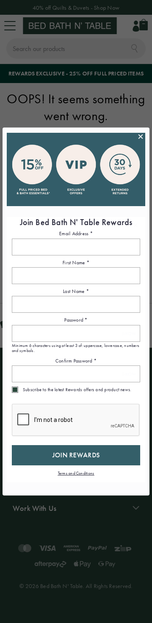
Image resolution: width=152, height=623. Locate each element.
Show (129, 333)
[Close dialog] (140, 136)
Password (75, 320)
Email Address (76, 233)
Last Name (76, 291)
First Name (76, 262)
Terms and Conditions (76, 473)
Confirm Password (76, 360)
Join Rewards (76, 455)
